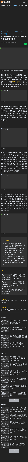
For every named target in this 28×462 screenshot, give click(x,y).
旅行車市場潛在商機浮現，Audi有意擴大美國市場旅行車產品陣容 (14, 249)
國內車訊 (3, 5)
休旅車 (7, 31)
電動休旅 (3, 33)
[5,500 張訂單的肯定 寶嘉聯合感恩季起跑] (6, 291)
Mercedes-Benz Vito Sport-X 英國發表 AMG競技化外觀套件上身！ (15, 261)
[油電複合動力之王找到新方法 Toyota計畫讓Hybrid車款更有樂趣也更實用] (5, 417)
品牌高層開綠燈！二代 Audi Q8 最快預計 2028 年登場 (18, 328)
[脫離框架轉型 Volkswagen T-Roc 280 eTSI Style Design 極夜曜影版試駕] (5, 345)
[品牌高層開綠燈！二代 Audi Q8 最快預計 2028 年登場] (5, 329)
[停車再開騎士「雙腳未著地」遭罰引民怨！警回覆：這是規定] (5, 394)
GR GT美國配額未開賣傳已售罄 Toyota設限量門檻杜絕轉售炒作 (18, 430)
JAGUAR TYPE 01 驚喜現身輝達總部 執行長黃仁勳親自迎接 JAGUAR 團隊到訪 (18, 409)
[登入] (24, 2)
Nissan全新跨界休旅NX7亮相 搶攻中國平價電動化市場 (18, 444)
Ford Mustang (14, 31)
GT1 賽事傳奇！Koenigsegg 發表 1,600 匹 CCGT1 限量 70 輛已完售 (14, 257)
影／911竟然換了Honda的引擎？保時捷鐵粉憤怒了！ (18, 365)
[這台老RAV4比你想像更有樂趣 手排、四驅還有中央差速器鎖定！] (6, 277)
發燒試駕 (9, 5)
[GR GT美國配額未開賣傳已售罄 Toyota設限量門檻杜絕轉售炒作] (5, 431)
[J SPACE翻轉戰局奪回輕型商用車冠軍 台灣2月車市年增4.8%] (5, 387)
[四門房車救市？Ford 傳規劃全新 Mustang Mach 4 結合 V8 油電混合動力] (5, 322)
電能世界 (21, 5)
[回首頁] (6, 2)
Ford (21, 31)
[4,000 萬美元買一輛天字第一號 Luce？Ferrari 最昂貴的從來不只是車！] (5, 438)
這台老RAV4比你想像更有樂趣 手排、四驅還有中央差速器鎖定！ (18, 276)
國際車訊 (15, 5)
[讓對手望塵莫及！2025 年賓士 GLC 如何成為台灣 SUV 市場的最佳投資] (5, 373)
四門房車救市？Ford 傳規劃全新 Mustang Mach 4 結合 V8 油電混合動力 (18, 322)
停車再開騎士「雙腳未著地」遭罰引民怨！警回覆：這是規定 (18, 393)
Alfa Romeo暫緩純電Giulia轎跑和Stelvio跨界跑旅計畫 (18, 283)
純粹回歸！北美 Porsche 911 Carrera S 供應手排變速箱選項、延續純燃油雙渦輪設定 (15, 245)
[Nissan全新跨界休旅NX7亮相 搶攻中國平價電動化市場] (5, 445)
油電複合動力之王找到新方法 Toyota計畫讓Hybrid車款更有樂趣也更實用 (18, 416)
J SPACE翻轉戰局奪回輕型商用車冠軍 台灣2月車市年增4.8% (18, 386)
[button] (26, 2)
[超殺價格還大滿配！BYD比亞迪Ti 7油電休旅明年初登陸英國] (5, 338)
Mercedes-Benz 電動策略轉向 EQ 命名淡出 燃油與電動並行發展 (18, 379)
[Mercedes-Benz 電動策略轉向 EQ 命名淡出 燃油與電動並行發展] (5, 380)
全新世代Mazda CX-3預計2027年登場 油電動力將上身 (15, 253)
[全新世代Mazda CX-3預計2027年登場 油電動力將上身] (5, 424)
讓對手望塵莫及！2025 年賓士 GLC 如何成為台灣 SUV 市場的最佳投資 (18, 372)
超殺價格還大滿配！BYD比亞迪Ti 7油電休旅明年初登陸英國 (18, 337)
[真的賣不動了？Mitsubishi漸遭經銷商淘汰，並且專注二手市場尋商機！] (5, 359)
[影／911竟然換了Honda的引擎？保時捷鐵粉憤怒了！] (5, 366)
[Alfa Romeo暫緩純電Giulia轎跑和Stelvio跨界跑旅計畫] (6, 284)
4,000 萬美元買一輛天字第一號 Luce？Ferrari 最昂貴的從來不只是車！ (18, 437)
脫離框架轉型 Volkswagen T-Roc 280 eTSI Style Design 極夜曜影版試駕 (18, 344)
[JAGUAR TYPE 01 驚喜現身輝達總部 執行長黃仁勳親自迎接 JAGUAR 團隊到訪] (5, 410)
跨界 (2, 31)
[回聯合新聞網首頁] (2, 2)
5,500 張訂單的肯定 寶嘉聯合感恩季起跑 (18, 290)
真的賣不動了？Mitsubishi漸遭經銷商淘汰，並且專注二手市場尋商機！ (18, 358)
